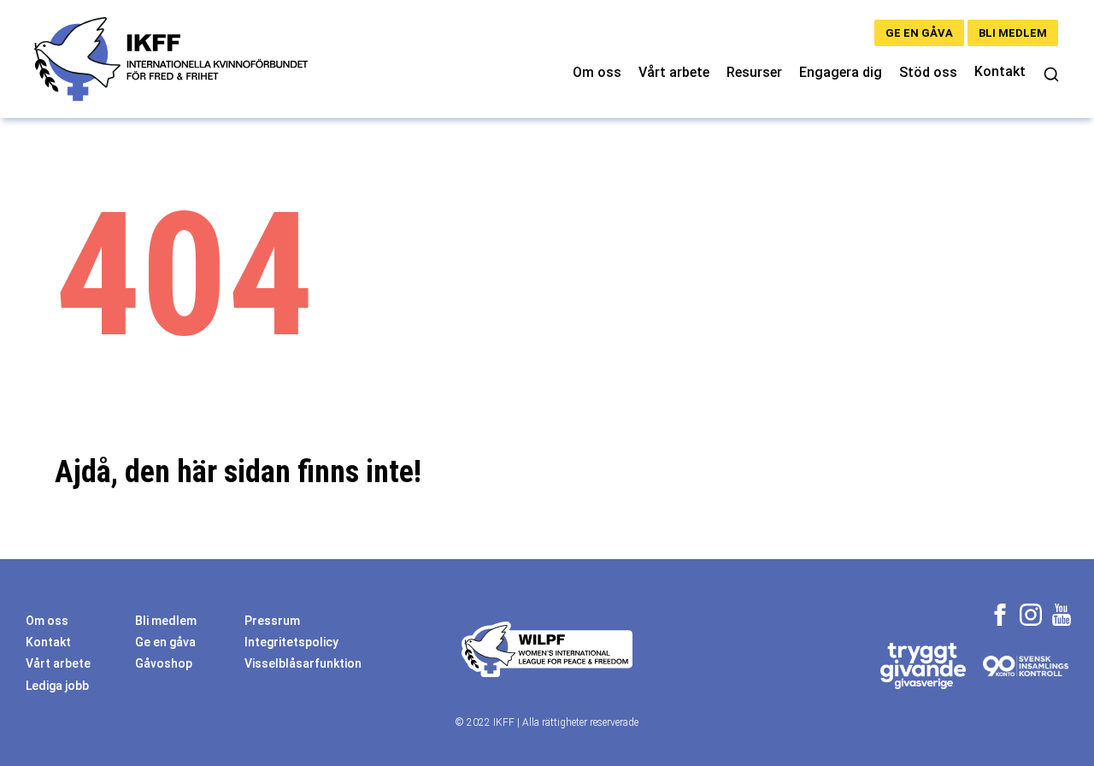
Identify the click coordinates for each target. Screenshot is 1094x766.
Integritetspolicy (291, 642)
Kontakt (1000, 71)
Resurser (754, 72)
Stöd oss (928, 72)
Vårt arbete (673, 72)
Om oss (597, 72)
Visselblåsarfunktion (303, 663)
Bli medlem (1013, 33)
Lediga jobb (57, 685)
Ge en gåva (919, 33)
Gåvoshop (163, 663)
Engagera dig (840, 72)
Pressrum (272, 621)
